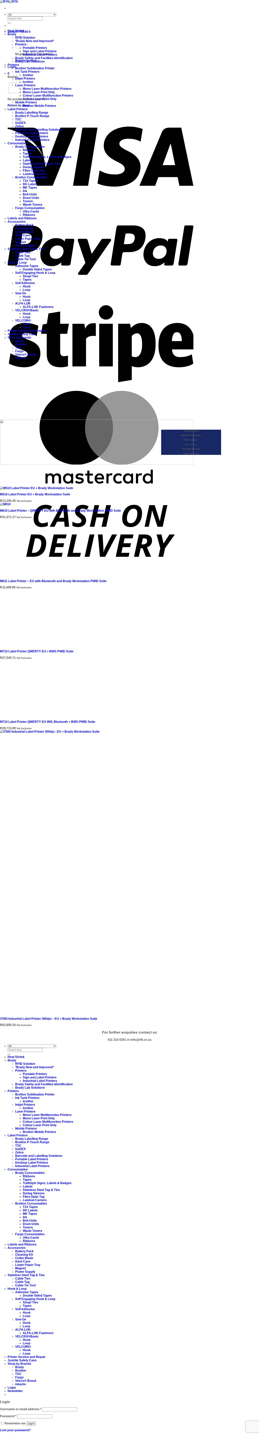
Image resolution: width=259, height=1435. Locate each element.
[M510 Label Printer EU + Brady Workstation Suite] (36, 488)
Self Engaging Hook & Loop (35, 272)
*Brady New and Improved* (34, 41)
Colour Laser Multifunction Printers (48, 95)
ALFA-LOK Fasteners (38, 306)
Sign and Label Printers (40, 51)
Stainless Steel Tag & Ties (41, 163)
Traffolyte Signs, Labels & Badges (47, 156)
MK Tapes (30, 187)
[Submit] (9, 23)
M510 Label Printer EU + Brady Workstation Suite (35, 494)
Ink (25, 191)
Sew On (20, 293)
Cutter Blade (24, 231)
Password (8, 1416)
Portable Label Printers (31, 133)
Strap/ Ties (30, 276)
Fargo (19, 351)
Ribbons (29, 150)
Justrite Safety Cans (22, 334)
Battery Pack (24, 225)
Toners (28, 201)
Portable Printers (35, 47)
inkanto (20, 358)
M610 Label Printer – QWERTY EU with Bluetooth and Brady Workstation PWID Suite (60, 510)
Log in (31, 1423)
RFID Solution (25, 1063)
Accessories (17, 221)
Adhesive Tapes (26, 266)
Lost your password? (15, 1430)
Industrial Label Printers (40, 54)
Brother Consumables (31, 177)
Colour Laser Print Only (40, 99)
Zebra (19, 126)
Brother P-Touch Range (32, 116)
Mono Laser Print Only (39, 92)
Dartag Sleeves (34, 167)
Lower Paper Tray (27, 238)
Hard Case (22, 235)
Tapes (27, 153)
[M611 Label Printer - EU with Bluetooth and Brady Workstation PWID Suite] (28, 574)
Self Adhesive (25, 283)
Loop (26, 289)
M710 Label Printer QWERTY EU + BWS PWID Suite (36, 651)
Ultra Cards (31, 211)
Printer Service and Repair (26, 330)
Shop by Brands (19, 337)
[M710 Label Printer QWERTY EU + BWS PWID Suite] (28, 644)
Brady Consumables (30, 146)
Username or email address (20, 1409)
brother (28, 75)
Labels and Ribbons (22, 218)
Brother (20, 344)
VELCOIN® (23, 320)
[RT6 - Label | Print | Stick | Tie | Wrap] (9, 1)
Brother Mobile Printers (39, 105)
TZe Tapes (30, 180)
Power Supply (25, 245)
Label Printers (18, 109)
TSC (18, 119)
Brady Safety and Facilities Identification (44, 58)
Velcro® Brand (25, 354)
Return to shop (18, 105)
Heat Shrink (16, 30)
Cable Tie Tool (25, 259)
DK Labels (30, 184)
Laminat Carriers (35, 174)
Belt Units (30, 194)
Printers (13, 64)
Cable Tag (22, 255)
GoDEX (20, 122)
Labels (27, 160)
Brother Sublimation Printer (35, 68)
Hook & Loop (17, 262)
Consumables (18, 143)
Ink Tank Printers (27, 71)
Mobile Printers (26, 102)
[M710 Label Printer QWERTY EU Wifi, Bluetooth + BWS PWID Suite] (28, 715)
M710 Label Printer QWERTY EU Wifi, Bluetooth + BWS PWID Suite (47, 721)
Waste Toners (32, 204)
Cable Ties (22, 252)
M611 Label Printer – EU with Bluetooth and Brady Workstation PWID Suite (53, 581)
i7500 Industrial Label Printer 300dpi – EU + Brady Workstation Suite (48, 1018)
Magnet (20, 242)
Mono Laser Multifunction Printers (47, 88)
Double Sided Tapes (37, 269)
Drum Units (31, 197)
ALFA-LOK (23, 303)
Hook (27, 286)
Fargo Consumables (30, 208)
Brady (12, 34)
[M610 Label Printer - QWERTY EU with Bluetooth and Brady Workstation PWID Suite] (5, 504)
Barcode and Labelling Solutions (38, 129)
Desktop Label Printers (31, 136)
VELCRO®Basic (26, 310)
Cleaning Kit (24, 228)
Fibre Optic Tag (34, 170)
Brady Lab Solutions (30, 61)
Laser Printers (25, 85)
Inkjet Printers (25, 78)
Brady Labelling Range (31, 112)
